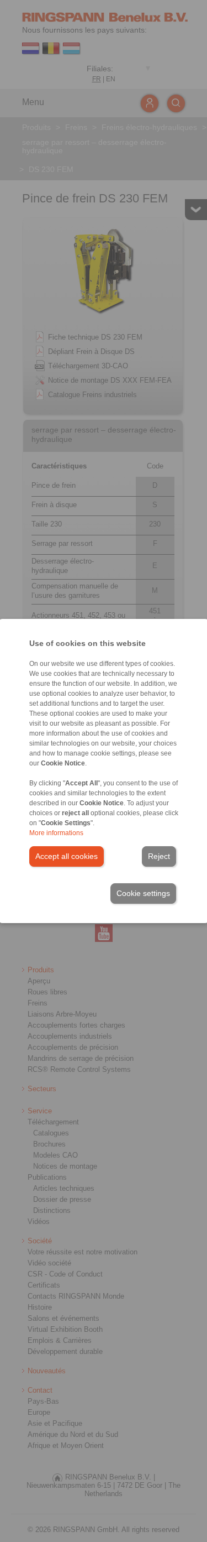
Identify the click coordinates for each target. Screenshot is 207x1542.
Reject (159, 856)
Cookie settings (143, 893)
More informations (56, 833)
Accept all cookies (66, 856)
